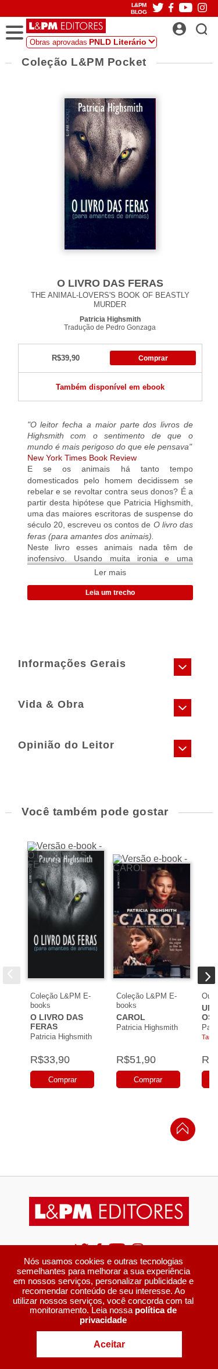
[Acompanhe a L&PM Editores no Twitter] (158, 8)
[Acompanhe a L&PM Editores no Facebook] (170, 8)
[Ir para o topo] (179, 1131)
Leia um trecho (110, 593)
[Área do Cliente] (192, 25)
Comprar (153, 358)
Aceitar (109, 1344)
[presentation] (11, 975)
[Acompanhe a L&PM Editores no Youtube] (186, 8)
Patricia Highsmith (110, 319)
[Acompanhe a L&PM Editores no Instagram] (202, 8)
